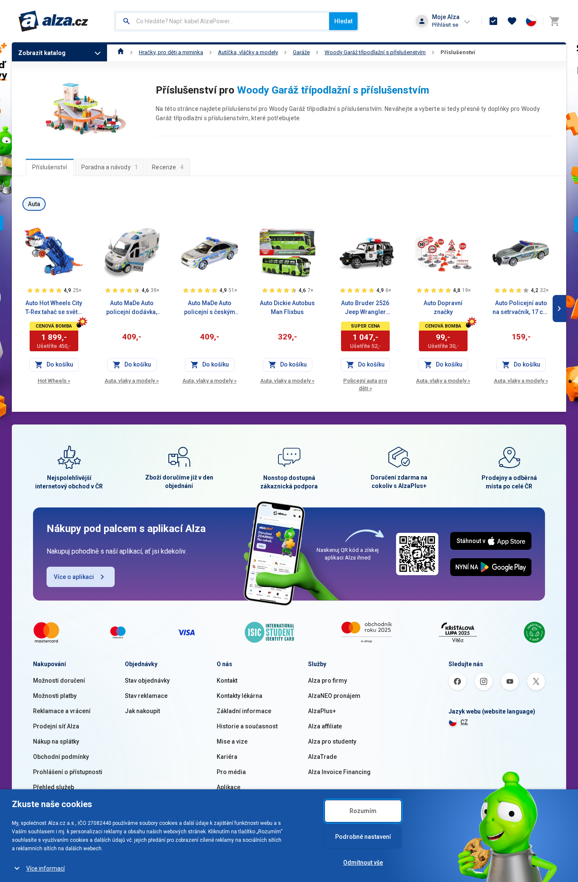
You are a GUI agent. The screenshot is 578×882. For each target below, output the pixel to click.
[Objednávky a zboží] (493, 21)
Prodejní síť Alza (56, 726)
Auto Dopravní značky (443, 307)
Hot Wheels (54, 381)
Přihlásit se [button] (445, 25)
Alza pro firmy (327, 680)
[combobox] (222, 21)
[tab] (50, 167)
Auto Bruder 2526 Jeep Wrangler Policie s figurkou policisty (365, 308)
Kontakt (227, 680)
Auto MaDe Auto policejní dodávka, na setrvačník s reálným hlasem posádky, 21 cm (131, 308)
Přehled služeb (53, 787)
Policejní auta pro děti (365, 384)
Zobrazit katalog (42, 53)
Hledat (343, 21)
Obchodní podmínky (61, 756)
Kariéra (227, 756)
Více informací (45, 868)
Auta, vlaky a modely (132, 381)
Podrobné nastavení (363, 836)
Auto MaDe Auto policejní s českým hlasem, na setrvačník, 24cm (209, 308)
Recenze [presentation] (168, 167)
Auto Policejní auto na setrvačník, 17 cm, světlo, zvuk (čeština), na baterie (521, 308)
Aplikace (228, 787)
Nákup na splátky (56, 741)
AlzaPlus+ (322, 711)
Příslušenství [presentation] (49, 167)
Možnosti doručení (59, 680)
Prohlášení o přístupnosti (67, 772)
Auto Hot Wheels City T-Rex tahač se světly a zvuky (53, 308)
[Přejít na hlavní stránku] (53, 21)
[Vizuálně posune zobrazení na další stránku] (559, 308)
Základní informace (244, 711)
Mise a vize (232, 741)
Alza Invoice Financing (339, 772)
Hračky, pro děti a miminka (171, 52)
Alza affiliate (325, 726)
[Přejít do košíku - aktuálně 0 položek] (554, 21)
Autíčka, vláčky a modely (248, 52)
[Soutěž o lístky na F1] (32, 231)
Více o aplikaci (74, 576)
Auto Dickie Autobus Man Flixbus (287, 307)
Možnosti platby (55, 695)
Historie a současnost (247, 726)
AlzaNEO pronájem (334, 695)
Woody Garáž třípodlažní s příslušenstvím (375, 52)
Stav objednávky (147, 680)
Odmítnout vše (363, 862)
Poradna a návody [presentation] (109, 167)
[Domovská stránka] (121, 52)
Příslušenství (457, 52)
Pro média (231, 772)
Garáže (301, 52)
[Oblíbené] (512, 21)
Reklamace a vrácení (62, 711)
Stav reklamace (146, 695)
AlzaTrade (322, 756)
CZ (464, 722)
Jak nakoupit (142, 711)
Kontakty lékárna (239, 695)
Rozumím (363, 811)
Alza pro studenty (332, 741)
